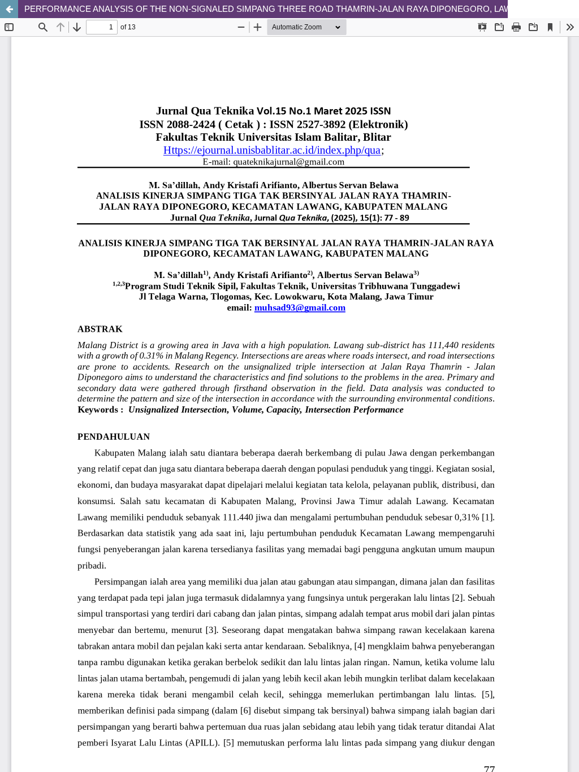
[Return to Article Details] (9, 9)
